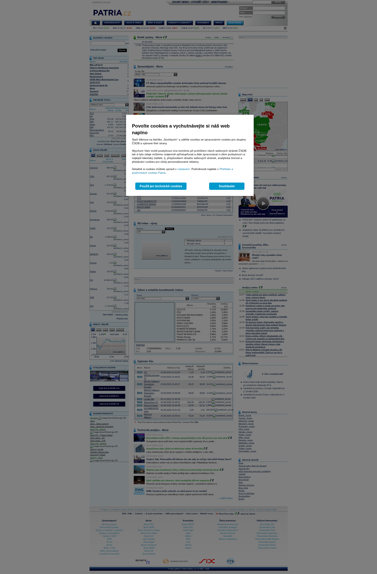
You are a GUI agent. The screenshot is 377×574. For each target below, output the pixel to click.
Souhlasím (227, 186)
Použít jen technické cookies (161, 186)
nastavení (184, 169)
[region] (190, 155)
